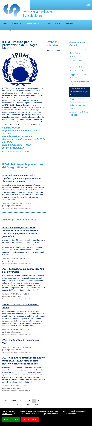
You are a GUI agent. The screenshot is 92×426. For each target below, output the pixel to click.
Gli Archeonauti (75, 57)
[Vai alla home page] (29, 11)
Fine (36, 404)
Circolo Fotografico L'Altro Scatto (79, 83)
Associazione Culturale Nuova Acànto (78, 51)
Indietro (13, 401)
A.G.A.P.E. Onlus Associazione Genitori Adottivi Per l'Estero (77, 64)
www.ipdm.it (35, 124)
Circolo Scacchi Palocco (78, 71)
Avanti (29, 404)
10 (22, 404)
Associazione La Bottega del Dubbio (78, 113)
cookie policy (7, 414)
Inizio (5, 401)
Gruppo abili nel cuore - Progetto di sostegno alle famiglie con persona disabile (78, 103)
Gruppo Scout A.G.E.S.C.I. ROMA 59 (79, 76)
